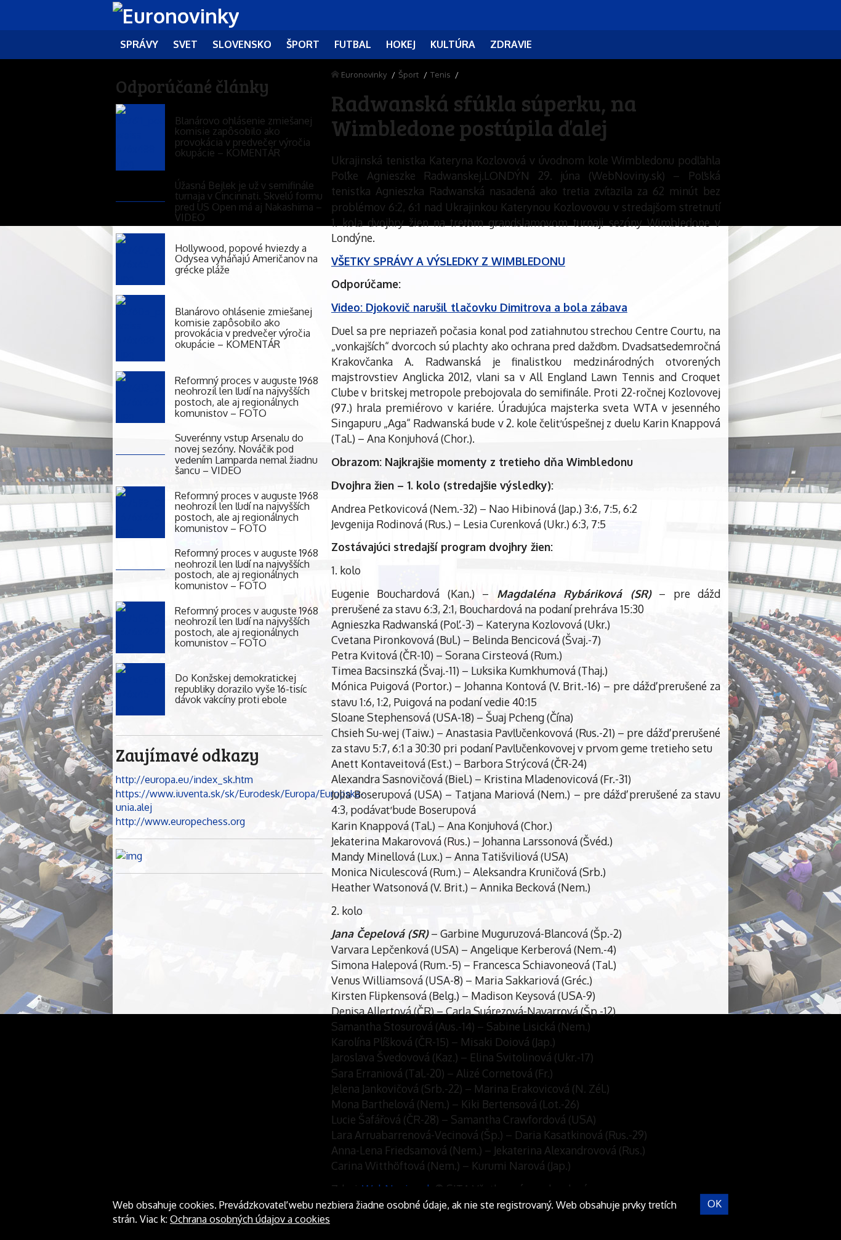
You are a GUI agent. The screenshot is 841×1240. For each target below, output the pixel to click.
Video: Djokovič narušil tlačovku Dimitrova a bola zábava (479, 307)
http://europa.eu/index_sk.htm (184, 779)
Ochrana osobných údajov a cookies (250, 1219)
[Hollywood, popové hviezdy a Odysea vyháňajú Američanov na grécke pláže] (140, 259)
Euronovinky (364, 74)
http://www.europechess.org (180, 821)
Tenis (440, 74)
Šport (408, 74)
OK (714, 1204)
